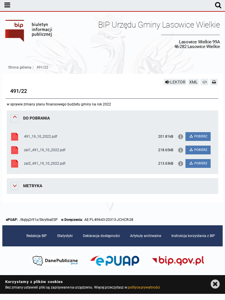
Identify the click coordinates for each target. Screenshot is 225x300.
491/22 (42, 67)
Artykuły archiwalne (145, 236)
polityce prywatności (144, 287)
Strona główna (19, 67)
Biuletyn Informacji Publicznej (29, 34)
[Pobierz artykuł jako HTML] (204, 82)
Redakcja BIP (36, 236)
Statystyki (65, 236)
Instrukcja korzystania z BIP (193, 236)
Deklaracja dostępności (101, 236)
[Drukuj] (214, 82)
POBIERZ (200, 136)
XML (193, 82)
